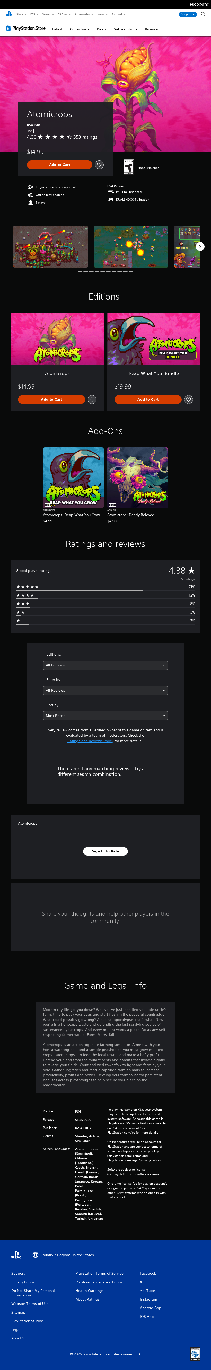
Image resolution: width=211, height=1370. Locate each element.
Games (46, 14)
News (101, 14)
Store (19, 14)
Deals (101, 29)
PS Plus (62, 14)
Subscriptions (125, 29)
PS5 (32, 14)
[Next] (200, 246)
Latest (57, 29)
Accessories (82, 14)
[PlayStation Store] (26, 28)
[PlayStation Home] (9, 14)
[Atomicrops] (50, 247)
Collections (79, 29)
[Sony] (199, 8)
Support (116, 14)
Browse (151, 29)
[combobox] (105, 665)
